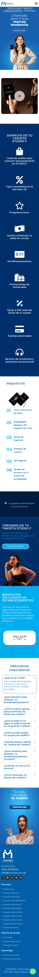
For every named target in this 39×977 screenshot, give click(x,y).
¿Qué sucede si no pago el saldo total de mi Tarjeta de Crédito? (17, 723)
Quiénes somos (8, 889)
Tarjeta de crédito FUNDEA (12, 908)
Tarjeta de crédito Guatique (12, 916)
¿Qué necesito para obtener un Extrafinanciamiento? (16, 700)
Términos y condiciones (11, 955)
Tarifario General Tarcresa (12, 959)
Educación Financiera (10, 927)
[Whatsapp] (33, 971)
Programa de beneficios (13, 11)
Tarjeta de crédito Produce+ (13, 920)
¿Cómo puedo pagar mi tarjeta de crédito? (17, 734)
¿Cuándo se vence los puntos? (17, 767)
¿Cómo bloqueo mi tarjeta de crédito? (15, 776)
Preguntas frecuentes (10, 945)
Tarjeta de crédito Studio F (12, 904)
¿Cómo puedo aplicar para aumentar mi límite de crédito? (17, 712)
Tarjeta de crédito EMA (11, 893)
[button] (36, 3)
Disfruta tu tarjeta (14, 8)
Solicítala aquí (29, 11)
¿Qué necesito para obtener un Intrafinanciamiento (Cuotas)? (15, 755)
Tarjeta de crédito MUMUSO (13, 912)
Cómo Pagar (7, 937)
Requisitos (27, 8)
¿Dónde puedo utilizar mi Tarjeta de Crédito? (17, 743)
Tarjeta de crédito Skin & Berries (14, 900)
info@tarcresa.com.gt (13, 872)
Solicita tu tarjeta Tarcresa (12, 941)
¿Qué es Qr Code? (14, 677)
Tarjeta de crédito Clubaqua (12, 923)
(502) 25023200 (9, 869)
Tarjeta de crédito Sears (11, 897)
